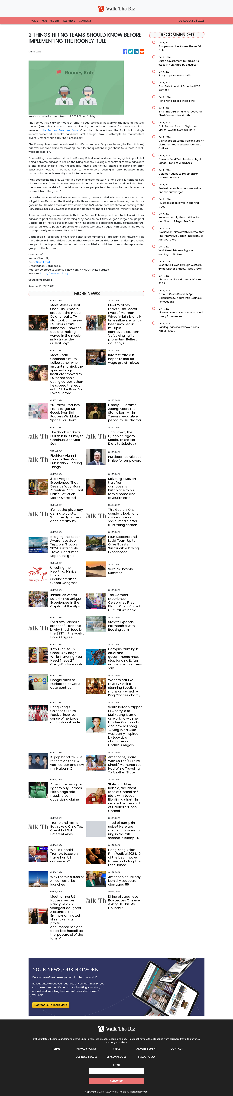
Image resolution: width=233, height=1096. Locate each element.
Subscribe (116, 1081)
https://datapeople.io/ (54, 273)
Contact (177, 1049)
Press (116, 1049)
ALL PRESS (69, 20)
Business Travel (86, 1057)
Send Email (43, 262)
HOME (34, 20)
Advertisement (146, 1049)
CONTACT (85, 20)
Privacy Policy (86, 1049)
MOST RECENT (50, 20)
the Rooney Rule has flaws (60, 130)
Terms (56, 1049)
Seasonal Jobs (116, 1057)
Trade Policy (146, 1057)
